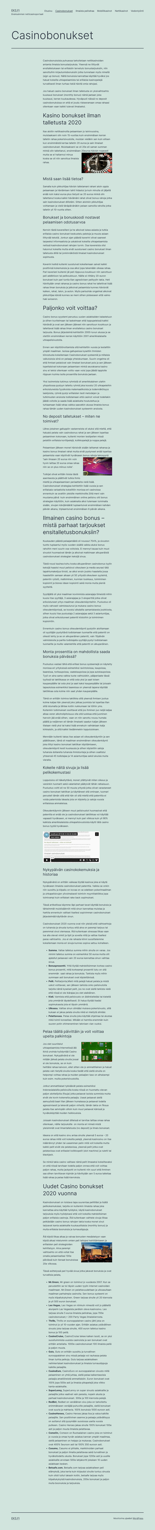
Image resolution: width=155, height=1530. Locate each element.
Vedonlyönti (137, 11)
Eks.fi (15, 10)
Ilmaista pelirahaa (85, 11)
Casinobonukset (64, 11)
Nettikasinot (121, 11)
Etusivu (48, 11)
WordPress (138, 1518)
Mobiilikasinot (104, 11)
